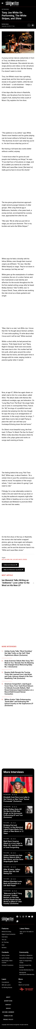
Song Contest (6, 955)
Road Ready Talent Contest (7, 961)
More (21, 979)
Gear (3, 945)
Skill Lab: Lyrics (6, 985)
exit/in (4, 559)
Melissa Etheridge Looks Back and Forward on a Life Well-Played (12, 883)
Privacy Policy (8, 1019)
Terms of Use (8, 1015)
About (8, 997)
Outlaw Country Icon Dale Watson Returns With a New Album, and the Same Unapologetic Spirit (13, 858)
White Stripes (23, 559)
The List (4, 939)
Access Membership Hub (26, 970)
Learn (4, 979)
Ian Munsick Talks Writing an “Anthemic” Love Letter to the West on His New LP (15, 583)
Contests (5, 952)
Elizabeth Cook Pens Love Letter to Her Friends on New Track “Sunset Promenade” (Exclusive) (16, 799)
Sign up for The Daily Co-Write (27, 932)
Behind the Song (6, 931)
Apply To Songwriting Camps (25, 961)
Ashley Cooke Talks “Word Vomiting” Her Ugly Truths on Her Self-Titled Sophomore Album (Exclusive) (18, 653)
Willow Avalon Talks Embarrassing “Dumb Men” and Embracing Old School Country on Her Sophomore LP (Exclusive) (19, 702)
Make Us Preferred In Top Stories (13, 569)
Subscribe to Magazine (25, 955)
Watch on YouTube (24, 985)
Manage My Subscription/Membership (26, 973)
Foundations (5, 982)
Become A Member (8, 1012)
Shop (20, 982)
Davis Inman (6, 24)
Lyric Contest (5, 958)
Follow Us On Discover (10, 565)
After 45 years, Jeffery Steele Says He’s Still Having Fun (11, 871)
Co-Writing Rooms (7, 987)
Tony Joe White (14, 559)
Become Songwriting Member (25, 966)
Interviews (5, 9)
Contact (8, 1004)
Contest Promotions (7, 965)
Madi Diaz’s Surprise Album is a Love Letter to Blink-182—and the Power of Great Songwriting (13, 844)
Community (23, 952)
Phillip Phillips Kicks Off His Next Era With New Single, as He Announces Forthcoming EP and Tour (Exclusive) (13, 813)
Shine (8, 559)
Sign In (8, 1008)
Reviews (4, 947)
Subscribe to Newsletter (26, 958)
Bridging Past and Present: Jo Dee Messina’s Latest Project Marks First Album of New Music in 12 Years (13, 829)
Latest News (24, 929)
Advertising (8, 1001)
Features (6, 822)
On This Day (5, 942)
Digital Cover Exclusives (8, 934)
